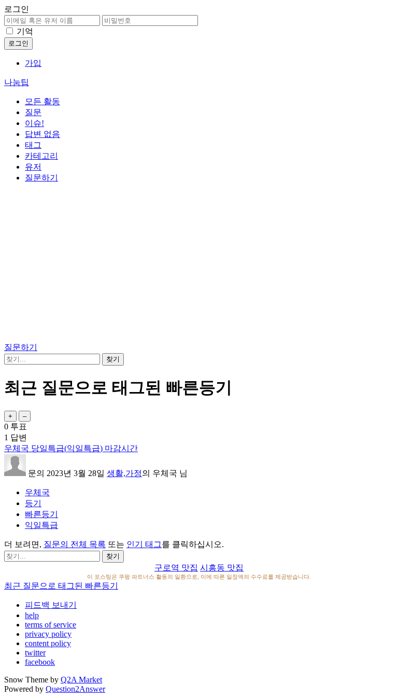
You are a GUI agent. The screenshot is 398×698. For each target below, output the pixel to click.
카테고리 (41, 155)
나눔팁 (16, 82)
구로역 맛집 (176, 567)
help (32, 615)
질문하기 (41, 177)
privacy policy (48, 634)
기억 (25, 31)
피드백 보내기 (51, 605)
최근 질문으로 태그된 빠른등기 (61, 585)
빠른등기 (41, 514)
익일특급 (41, 525)
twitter (35, 652)
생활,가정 (124, 473)
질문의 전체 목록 (75, 544)
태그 (33, 145)
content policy (48, 643)
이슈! (34, 123)
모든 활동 (42, 101)
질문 (33, 112)
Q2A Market (81, 679)
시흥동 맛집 (222, 567)
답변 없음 (42, 134)
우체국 (37, 492)
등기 (33, 503)
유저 (33, 166)
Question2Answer (75, 689)
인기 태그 (144, 544)
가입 (33, 63)
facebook (40, 662)
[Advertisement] (199, 264)
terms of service (50, 624)
